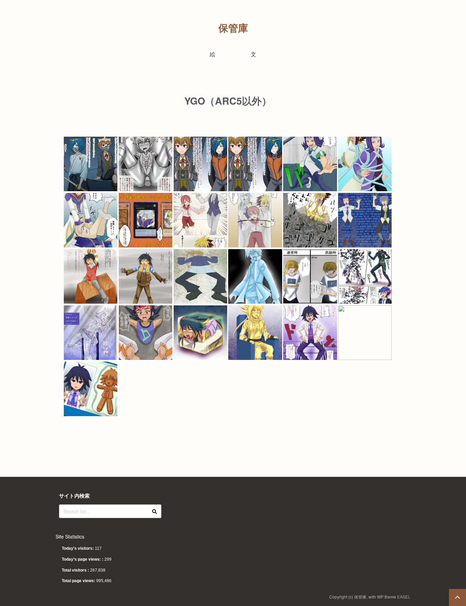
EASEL (403, 597)
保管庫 (233, 28)
